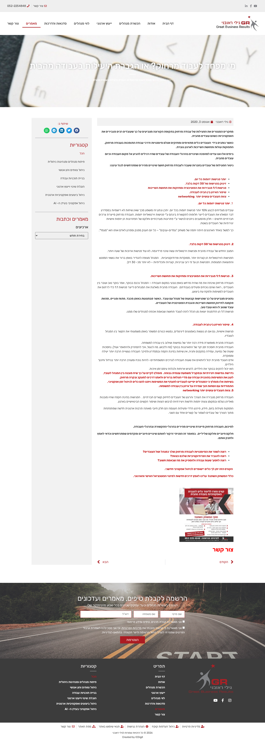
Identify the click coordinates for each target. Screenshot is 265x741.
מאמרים (31, 23)
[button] (77, 130)
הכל (82, 153)
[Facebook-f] (251, 6)
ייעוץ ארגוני (104, 23)
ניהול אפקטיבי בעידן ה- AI (69, 203)
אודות (151, 23)
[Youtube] (255, 6)
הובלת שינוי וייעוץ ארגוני (70, 186)
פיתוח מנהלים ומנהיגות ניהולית (66, 161)
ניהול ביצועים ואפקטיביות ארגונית (65, 195)
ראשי (169, 79)
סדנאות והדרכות (55, 23)
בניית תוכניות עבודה (72, 178)
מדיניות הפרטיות (132, 628)
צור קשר (13, 23)
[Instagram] (229, 700)
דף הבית (168, 23)
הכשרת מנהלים (129, 23)
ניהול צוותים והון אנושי (72, 170)
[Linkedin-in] (246, 6)
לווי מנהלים (81, 23)
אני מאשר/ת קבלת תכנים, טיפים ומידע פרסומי (154, 622)
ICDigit (139, 737)
